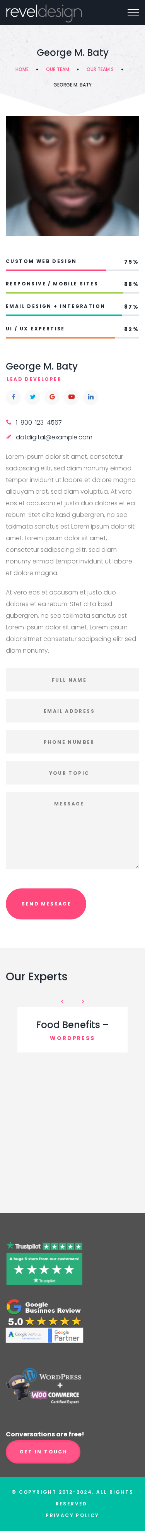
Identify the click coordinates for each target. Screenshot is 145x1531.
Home (22, 69)
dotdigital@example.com (54, 437)
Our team (57, 69)
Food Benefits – (72, 1024)
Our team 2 (100, 69)
